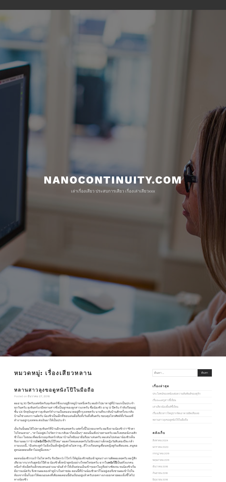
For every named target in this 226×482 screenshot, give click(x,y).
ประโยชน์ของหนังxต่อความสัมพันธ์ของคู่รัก (177, 393)
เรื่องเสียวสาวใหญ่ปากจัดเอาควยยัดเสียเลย (176, 413)
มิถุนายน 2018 (160, 479)
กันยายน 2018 (160, 473)
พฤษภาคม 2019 (161, 460)
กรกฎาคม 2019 (161, 453)
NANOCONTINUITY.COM (113, 180)
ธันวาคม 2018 (160, 466)
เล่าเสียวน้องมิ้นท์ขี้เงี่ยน (165, 406)
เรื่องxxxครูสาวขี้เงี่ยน (164, 400)
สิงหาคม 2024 (160, 440)
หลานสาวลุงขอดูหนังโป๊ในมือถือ (54, 390)
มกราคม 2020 (160, 447)
